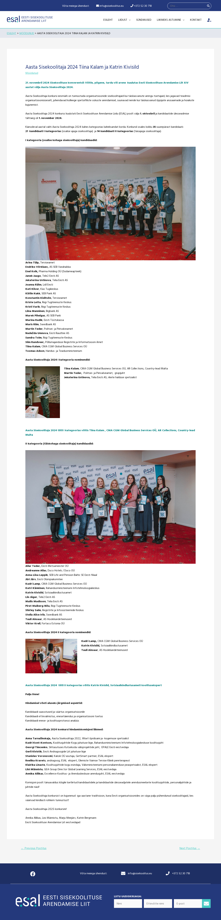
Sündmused (143, 20)
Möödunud (31, 73)
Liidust (122, 20)
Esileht (108, 20)
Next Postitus (189, 848)
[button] (206, 903)
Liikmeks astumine (169, 20)
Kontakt (196, 20)
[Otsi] (208, 6)
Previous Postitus (33, 848)
